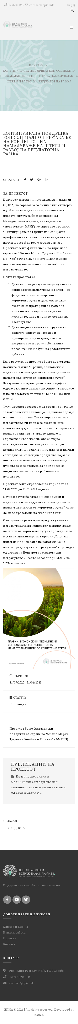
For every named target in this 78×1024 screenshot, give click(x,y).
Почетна (36, 65)
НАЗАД (12, 821)
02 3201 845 (16, 5)
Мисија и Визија (15, 927)
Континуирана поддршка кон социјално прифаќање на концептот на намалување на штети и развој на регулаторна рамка (37, 144)
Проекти (10, 938)
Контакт (9, 944)
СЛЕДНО (14, 828)
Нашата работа (14, 933)
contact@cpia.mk (41, 5)
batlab (39, 1015)
